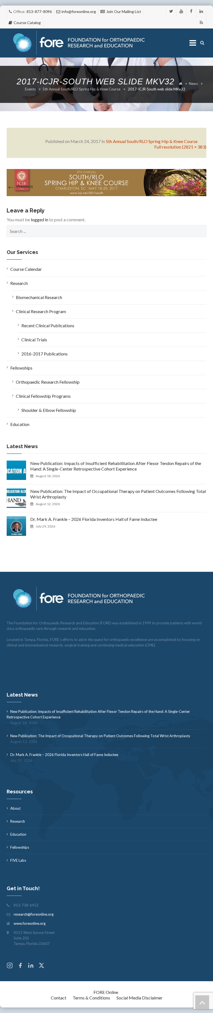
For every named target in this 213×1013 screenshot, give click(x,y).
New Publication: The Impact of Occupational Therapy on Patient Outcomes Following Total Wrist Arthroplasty (118, 494)
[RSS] (201, 22)
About (15, 808)
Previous (20, 186)
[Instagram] (10, 966)
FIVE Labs (18, 860)
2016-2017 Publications (44, 353)
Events (30, 89)
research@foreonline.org (34, 914)
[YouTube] (181, 11)
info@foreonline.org (79, 11)
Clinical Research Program (41, 311)
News (193, 83)
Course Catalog (27, 22)
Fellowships (21, 367)
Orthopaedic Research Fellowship (48, 382)
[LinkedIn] (201, 11)
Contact (58, 997)
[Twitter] (171, 11)
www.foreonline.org (29, 923)
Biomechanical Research (39, 297)
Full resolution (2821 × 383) (180, 146)
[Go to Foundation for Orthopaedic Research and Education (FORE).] (180, 83)
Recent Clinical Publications (47, 325)
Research (19, 283)
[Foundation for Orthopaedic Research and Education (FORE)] (80, 43)
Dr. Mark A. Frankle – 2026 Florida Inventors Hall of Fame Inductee (93, 519)
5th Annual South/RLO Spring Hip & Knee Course (81, 89)
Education (19, 424)
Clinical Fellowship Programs (43, 396)
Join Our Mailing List (123, 11)
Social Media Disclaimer (139, 997)
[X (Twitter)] (41, 966)
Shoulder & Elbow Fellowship (48, 410)
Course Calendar (26, 269)
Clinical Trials (34, 339)
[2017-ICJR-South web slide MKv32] (106, 182)
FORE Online (105, 992)
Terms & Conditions (91, 997)
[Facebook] (191, 11)
